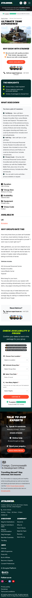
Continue (15, 397)
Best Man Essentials (7, 537)
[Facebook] (9, 581)
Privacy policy (5, 587)
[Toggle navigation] (29, 3)
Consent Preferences (7, 563)
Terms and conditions (8, 591)
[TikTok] (6, 581)
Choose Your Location (13, 356)
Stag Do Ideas (4, 18)
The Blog (4, 540)
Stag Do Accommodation (6, 530)
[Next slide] (28, 35)
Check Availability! (16, 62)
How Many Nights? (12, 382)
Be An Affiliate (5, 557)
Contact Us (4, 514)
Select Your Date (11, 374)
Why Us (19, 525)
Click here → (23, 9)
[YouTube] (13, 581)
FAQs (22, 441)
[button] (25, 3)
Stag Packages (5, 534)
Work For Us (21, 537)
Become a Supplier (7, 560)
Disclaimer (4, 589)
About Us (20, 522)
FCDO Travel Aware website (15, 486)
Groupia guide (5, 491)
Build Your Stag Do (16, 450)
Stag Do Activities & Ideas (7, 525)
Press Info (4, 554)
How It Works (21, 528)
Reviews (19, 534)
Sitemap (3, 548)
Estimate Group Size (13, 365)
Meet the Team (21, 531)
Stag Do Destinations (7, 522)
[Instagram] (2, 581)
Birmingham (4, 223)
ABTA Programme (6, 551)
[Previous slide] (3, 35)
